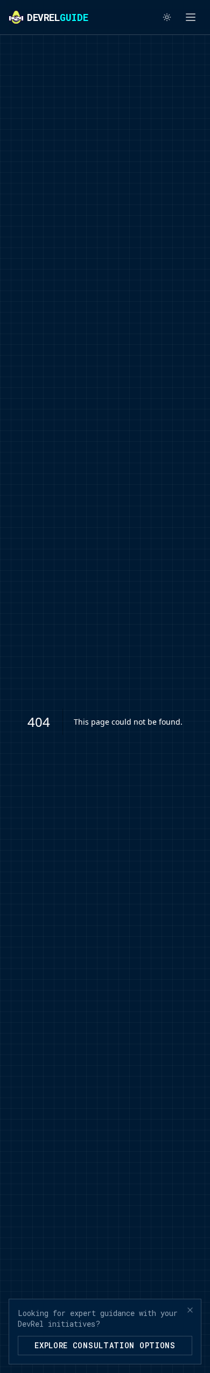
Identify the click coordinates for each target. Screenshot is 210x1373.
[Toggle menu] (190, 17)
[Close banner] (190, 1310)
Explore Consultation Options (105, 1345)
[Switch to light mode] (167, 17)
